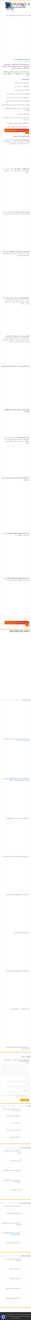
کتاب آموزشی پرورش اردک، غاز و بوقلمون (17, 818)
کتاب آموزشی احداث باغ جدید (21, 932)
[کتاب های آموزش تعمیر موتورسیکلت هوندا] (25, 1154)
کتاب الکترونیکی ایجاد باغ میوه (13, 1288)
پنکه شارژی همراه (16, 1123)
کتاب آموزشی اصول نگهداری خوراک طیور (17, 894)
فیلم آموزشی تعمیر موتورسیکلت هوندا (11, 1170)
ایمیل (27, 1084)
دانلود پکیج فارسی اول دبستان (13, 1116)
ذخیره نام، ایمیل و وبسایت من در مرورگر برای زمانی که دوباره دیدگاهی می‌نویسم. (17, 1096)
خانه (29, 15)
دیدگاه (27, 1063)
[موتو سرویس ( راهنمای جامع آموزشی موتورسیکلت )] (25, 1183)
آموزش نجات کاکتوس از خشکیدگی (12, 1206)
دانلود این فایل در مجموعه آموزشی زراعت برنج (16, 131)
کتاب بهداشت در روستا (15, 1268)
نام (28, 1079)
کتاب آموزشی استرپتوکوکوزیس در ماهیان (17, 970)
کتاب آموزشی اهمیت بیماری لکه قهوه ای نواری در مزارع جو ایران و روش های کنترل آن (15, 779)
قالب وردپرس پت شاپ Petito (13, 1130)
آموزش (26, 631)
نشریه (12, 631)
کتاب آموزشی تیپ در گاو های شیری (19, 1009)
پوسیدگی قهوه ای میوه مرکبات (13, 1213)
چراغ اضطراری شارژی (15, 1137)
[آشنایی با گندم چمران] (25, 1193)
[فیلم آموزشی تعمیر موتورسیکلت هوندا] (25, 1173)
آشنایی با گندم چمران (15, 1189)
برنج (22, 631)
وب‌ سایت (27, 1090)
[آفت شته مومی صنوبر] (25, 1164)
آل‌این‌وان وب (13, 1317)
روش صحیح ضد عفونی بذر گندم (13, 1242)
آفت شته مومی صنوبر (15, 1160)
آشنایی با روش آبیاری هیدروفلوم (13, 1298)
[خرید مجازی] (15, 6)
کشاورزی (24, 15)
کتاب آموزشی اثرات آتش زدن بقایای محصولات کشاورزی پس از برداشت (16, 739)
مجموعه (17, 631)
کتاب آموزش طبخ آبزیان (14, 1278)
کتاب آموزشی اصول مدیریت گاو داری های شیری (16, 856)
